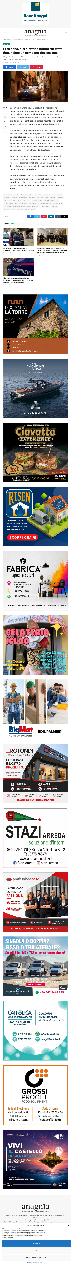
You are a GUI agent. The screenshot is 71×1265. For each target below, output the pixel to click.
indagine (60, 197)
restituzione (7, 206)
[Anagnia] (35, 32)
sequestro (55, 206)
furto (46, 197)
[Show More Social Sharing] (45, 67)
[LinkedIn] (5, 122)
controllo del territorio (10, 197)
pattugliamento (36, 200)
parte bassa (26, 200)
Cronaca (6, 44)
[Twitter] (5, 117)
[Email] (5, 131)
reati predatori (57, 203)
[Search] (66, 32)
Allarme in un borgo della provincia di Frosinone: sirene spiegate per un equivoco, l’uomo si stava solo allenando (18, 280)
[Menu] (5, 32)
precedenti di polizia (21, 203)
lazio (5, 200)
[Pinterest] (5, 126)
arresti (16, 194)
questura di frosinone (44, 203)
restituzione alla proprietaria (21, 206)
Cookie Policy (30, 1262)
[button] (68, 1225)
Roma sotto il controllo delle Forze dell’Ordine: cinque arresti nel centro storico (18, 249)
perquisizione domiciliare (51, 200)
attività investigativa (27, 194)
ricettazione (35, 206)
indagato (52, 197)
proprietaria (32, 203)
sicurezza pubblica (9, 209)
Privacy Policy (39, 1262)
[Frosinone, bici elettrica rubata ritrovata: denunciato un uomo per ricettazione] (35, 86)
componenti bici (57, 194)
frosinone (40, 197)
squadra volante (30, 209)
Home (4, 39)
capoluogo (47, 194)
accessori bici (8, 194)
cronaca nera (23, 197)
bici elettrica (38, 194)
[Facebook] (5, 112)
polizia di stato (8, 203)
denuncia (32, 197)
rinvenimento (45, 206)
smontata (20, 209)
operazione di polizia (15, 200)
